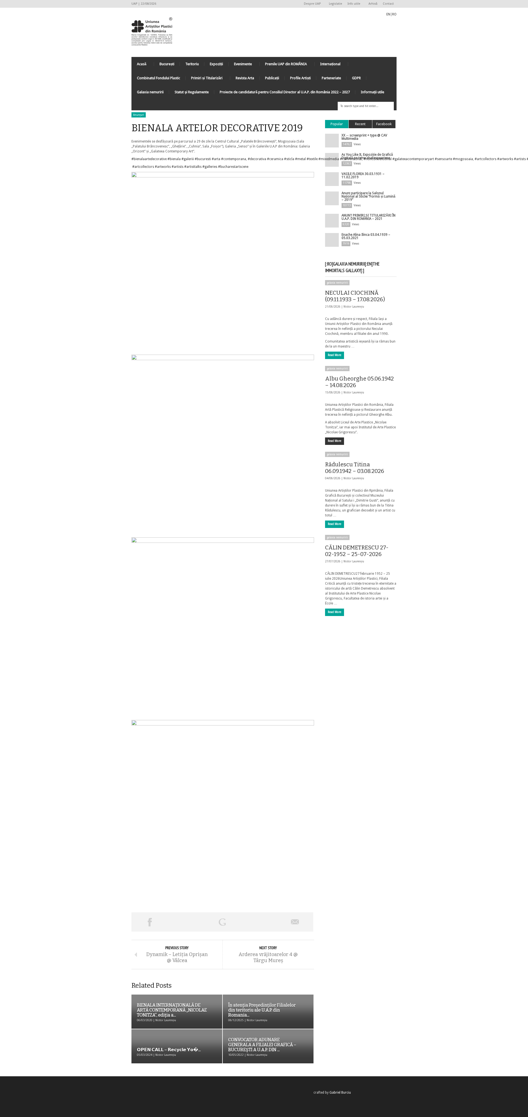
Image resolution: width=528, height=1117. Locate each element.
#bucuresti (203, 159)
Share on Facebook (149, 922)
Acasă (138, 65)
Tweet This (186, 922)
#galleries (209, 167)
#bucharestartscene (233, 167)
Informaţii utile (372, 92)
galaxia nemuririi (337, 282)
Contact (388, 4)
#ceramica (275, 159)
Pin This (258, 922)
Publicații (272, 78)
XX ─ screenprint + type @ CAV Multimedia (364, 137)
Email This (295, 922)
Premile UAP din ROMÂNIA (283, 65)
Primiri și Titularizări (204, 79)
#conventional (351, 159)
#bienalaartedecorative (149, 159)
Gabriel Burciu (340, 1092)
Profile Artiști (300, 78)
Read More (334, 355)
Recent (360, 124)
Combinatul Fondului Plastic (158, 78)
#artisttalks (193, 167)
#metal (300, 159)
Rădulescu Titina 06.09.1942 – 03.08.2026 (354, 467)
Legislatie (335, 4)
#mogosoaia (463, 159)
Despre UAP (311, 4)
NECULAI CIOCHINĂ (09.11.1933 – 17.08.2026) (355, 296)
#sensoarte (443, 159)
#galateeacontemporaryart (413, 159)
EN (388, 14)
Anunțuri (138, 114)
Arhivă (373, 4)
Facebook (384, 124)
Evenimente (240, 65)
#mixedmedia (328, 159)
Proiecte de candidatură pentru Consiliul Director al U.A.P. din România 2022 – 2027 (285, 92)
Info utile (352, 4)
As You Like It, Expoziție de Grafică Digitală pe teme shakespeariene (367, 156)
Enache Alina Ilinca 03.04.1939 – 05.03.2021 (366, 236)
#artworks (505, 159)
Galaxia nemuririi (150, 92)
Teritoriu (192, 64)
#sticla (289, 159)
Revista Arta (245, 78)
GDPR (356, 78)
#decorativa (257, 159)
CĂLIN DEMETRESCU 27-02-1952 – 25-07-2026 (357, 550)
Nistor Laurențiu (353, 306)
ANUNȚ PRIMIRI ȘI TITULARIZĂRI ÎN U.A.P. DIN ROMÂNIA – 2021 (368, 217)
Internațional (327, 65)
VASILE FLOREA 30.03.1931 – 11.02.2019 (363, 175)
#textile (312, 159)
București (167, 64)
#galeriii (188, 159)
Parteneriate (331, 78)
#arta (216, 159)
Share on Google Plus (222, 922)
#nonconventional (378, 159)
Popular (337, 124)
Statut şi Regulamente (192, 92)
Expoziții (216, 64)
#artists (520, 159)
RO (394, 14)
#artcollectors (485, 159)
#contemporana (233, 159)
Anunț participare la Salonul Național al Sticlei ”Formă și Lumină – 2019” (368, 196)
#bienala (174, 159)
